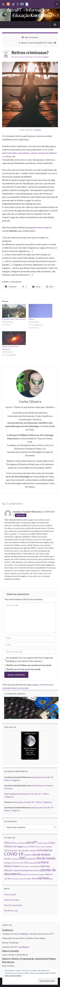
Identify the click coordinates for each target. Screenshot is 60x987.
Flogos (31, 319)
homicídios (12, 153)
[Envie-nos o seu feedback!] (27, 4)
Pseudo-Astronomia (34, 57)
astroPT (31, 842)
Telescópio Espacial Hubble (21, 879)
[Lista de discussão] (22, 4)
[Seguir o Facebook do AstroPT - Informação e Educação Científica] (18, 4)
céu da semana (41, 854)
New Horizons (34, 870)
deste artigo (43, 227)
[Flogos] (40, 311)
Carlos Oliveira (19, 57)
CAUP (32, 846)
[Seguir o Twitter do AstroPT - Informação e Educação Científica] (13, 4)
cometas (33, 850)
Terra (34, 878)
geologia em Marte (11, 863)
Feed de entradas (11, 900)
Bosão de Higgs (43, 843)
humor (21, 863)
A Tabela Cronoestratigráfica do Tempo (36, 42)
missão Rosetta (35, 866)
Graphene (23, 934)
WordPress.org (10, 910)
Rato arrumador (31, 37)
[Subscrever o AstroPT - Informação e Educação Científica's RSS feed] (3, 4)
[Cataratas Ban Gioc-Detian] (14, 311)
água (51, 879)
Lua (38, 862)
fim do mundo (46, 858)
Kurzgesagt (32, 863)
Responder (20, 515)
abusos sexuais (38, 153)
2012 (7, 842)
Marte (45, 862)
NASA (43, 866)
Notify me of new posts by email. (24, 669)
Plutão (23, 874)
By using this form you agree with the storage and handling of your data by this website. (29, 659)
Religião (46, 57)
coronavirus (44, 850)
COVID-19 (13, 853)
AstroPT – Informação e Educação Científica (28, 12)
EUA (45, 149)
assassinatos (24, 153)
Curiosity (28, 854)
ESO (23, 858)
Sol (9, 878)
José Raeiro (23, 947)
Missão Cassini (11, 866)
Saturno (48, 874)
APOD (13, 843)
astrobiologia (21, 843)
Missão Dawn (24, 866)
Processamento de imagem (35, 874)
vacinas (43, 878)
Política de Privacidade (12, 975)
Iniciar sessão (10, 894)
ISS (25, 862)
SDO (5, 879)
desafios (7, 858)
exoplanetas (31, 859)
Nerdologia (23, 870)
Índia (50, 149)
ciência (42, 847)
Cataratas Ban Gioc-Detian (14, 319)
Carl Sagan (18, 846)
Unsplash (37, 130)
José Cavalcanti (11, 794)
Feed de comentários (13, 905)
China (37, 847)
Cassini (26, 847)
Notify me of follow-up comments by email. (29, 665)
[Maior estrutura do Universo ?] (14, 338)
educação (15, 859)
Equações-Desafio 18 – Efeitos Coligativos (33, 802)
